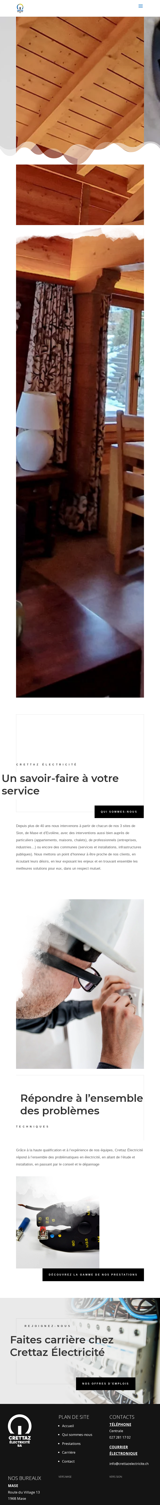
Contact (68, 1461)
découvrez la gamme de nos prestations (93, 1274)
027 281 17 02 (120, 1437)
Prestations (71, 1443)
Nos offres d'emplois (105, 1383)
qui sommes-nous (119, 811)
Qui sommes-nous (77, 1434)
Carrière (68, 1452)
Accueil (68, 1425)
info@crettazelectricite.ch (129, 1463)
